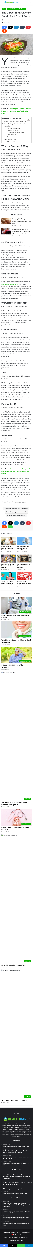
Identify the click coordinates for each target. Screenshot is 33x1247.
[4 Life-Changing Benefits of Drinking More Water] (8, 541)
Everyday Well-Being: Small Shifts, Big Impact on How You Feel (21, 221)
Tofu (8, 137)
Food (4, 9)
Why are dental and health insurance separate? (23, 548)
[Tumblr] (22, 27)
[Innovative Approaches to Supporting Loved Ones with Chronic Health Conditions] (6, 231)
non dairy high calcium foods (16, 512)
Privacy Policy (25, 1237)
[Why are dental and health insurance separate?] (24, 541)
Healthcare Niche (7, 20)
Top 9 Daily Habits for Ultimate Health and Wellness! (23, 565)
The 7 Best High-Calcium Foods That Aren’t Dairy (15, 125)
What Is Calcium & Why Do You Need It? (16, 121)
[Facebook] (4, 27)
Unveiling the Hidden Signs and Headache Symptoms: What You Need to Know (16, 111)
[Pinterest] (28, 27)
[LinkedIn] (16, 27)
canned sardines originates (9, 284)
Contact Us (17, 1237)
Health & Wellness (12, 9)
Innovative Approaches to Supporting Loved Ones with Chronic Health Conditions (21, 232)
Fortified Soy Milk (12, 139)
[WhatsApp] (10, 526)
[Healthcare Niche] (11, 2)
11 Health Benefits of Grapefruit (13, 965)
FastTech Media (17, 1235)
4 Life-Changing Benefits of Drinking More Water (7, 548)
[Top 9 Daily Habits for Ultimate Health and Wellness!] (24, 558)
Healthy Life (22, 9)
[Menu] (2, 3)
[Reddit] (4, 31)
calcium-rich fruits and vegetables (16, 508)
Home (5, 1237)
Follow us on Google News (16, 1240)
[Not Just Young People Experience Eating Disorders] (8, 558)
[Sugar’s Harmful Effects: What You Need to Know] (24, 576)
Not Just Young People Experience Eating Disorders (8, 565)
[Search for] (31, 3)
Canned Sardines (12, 130)
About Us (10, 1237)
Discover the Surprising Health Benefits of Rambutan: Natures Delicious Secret (15, 471)
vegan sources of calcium (16, 515)
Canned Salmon (12, 134)
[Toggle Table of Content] (28, 119)
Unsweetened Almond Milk (15, 132)
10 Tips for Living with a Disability (14, 1100)
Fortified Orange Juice (14, 128)
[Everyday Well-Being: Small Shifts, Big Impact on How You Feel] (6, 221)
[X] (10, 27)
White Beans (11, 141)
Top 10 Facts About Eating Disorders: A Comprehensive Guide (8, 583)
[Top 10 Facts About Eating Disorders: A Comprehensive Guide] (8, 576)
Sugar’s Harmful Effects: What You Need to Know (24, 583)
